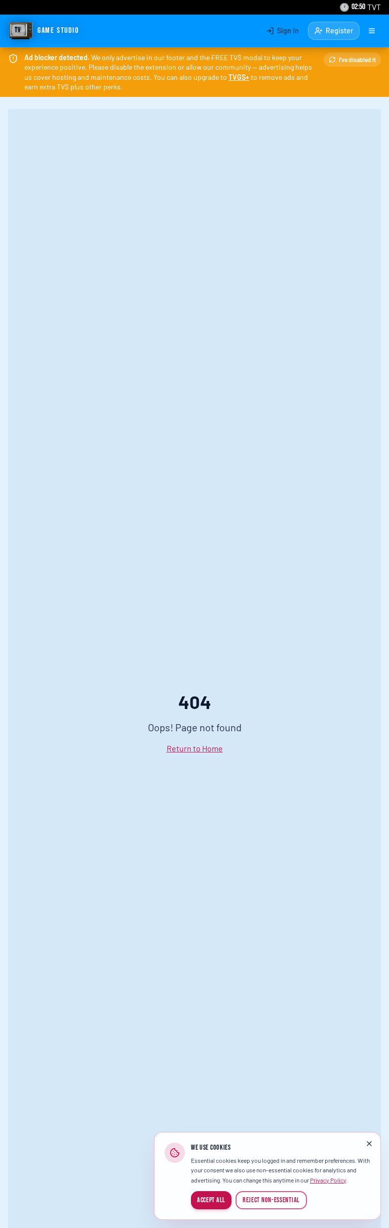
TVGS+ (238, 77)
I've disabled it (357, 59)
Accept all (211, 1200)
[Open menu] (372, 31)
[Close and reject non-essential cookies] (369, 1144)
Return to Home (195, 748)
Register (339, 30)
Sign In (288, 30)
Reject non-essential (271, 1200)
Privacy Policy (328, 1180)
